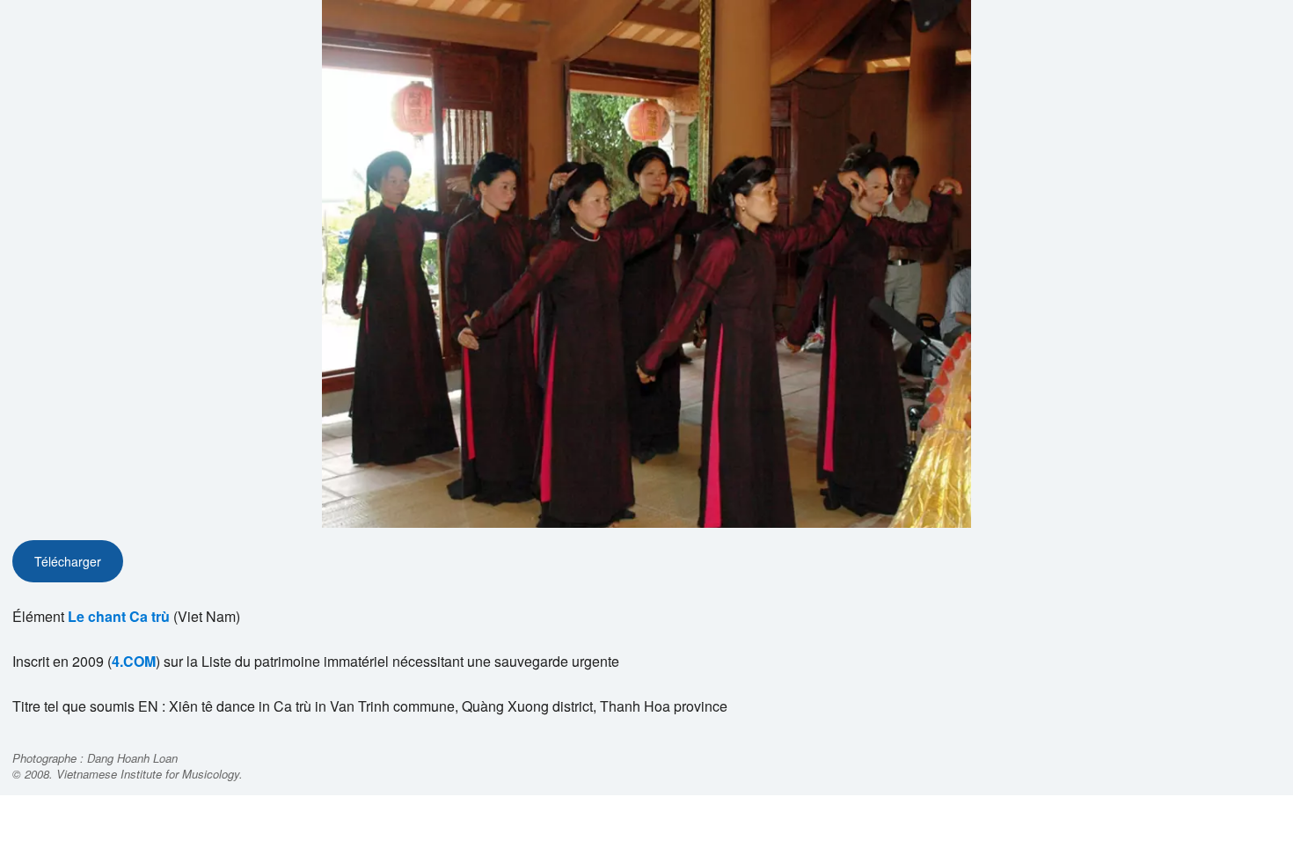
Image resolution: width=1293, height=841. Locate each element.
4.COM (134, 661)
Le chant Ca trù (119, 616)
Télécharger (67, 561)
